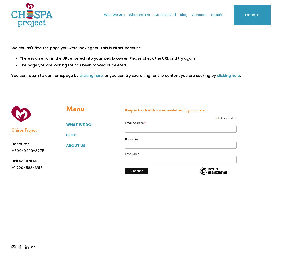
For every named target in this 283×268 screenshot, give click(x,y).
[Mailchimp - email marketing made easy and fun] (213, 174)
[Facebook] (20, 247)
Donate (252, 14)
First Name (132, 139)
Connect (199, 14)
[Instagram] (13, 247)
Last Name (132, 154)
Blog (183, 14)
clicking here (91, 75)
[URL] (33, 247)
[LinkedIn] (27, 247)
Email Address (135, 123)
